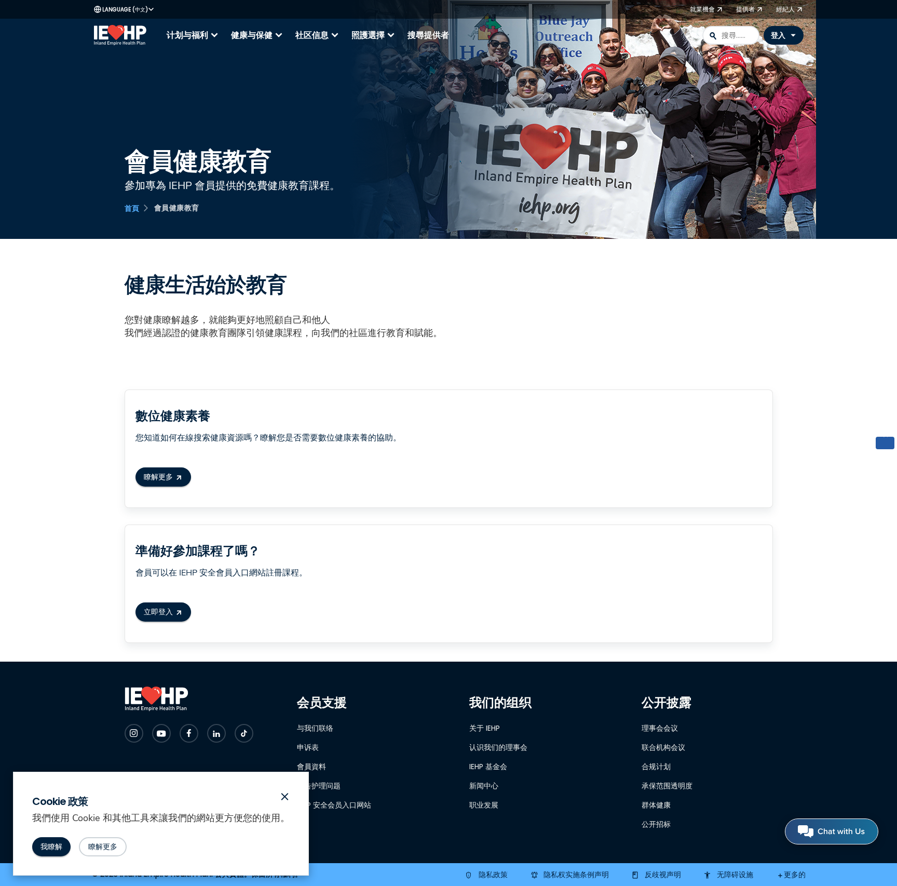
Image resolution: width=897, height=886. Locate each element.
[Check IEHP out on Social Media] (134, 733)
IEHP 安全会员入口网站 (334, 805)
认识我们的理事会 (498, 747)
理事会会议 (660, 728)
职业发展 (483, 805)
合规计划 (656, 766)
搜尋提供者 (428, 35)
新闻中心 (483, 786)
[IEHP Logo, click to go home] (122, 35)
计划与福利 (194, 35)
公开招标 (656, 824)
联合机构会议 (663, 747)
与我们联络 (315, 728)
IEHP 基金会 (488, 766)
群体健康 (656, 805)
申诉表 (308, 747)
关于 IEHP (484, 728)
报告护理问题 (319, 786)
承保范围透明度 (667, 786)
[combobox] (730, 35)
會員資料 (311, 766)
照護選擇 (374, 35)
